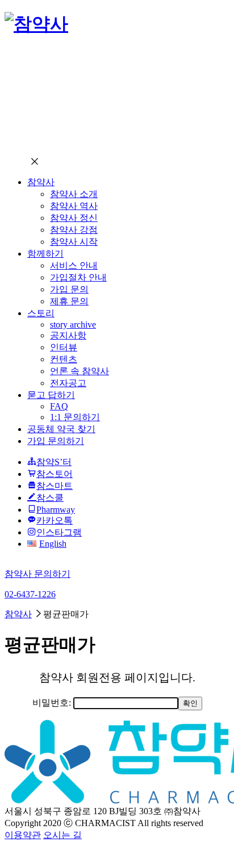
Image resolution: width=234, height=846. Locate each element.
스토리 (41, 313)
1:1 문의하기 (75, 417)
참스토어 (54, 474)
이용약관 (23, 835)
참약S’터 (54, 462)
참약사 (41, 182)
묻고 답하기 (51, 395)
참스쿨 (50, 497)
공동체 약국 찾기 (61, 429)
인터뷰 (63, 347)
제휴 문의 (69, 301)
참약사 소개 (74, 194)
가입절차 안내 (78, 277)
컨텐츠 (63, 359)
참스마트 (54, 486)
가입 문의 (69, 289)
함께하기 (45, 253)
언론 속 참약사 (79, 371)
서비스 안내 (74, 265)
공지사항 (68, 335)
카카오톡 (54, 520)
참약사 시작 (74, 241)
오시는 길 (62, 835)
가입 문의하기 (55, 441)
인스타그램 (59, 532)
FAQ (59, 406)
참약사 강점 (74, 229)
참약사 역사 (74, 206)
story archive (73, 324)
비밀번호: (52, 702)
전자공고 (68, 383)
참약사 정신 (74, 218)
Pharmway (55, 509)
